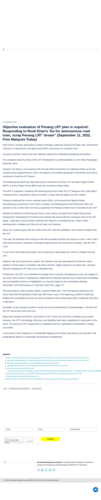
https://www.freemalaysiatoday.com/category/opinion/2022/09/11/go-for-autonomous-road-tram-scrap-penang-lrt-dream (48, 358)
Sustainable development (19, 388)
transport (36, 388)
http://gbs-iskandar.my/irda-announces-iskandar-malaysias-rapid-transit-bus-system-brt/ (37, 365)
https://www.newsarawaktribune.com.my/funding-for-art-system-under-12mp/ (33, 363)
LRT (5, 388)
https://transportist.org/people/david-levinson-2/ (23, 376)
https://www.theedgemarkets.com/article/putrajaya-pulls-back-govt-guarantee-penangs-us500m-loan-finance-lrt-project (48, 360)
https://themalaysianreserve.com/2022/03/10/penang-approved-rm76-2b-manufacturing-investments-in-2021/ (44, 373)
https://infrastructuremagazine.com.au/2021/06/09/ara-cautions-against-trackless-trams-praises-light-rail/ (43, 379)
